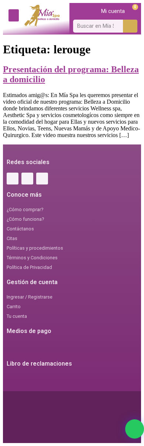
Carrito (14, 306)
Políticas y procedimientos (35, 248)
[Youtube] (42, 178)
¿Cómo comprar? (25, 209)
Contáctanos (20, 229)
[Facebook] (12, 178)
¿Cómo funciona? (25, 219)
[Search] (130, 26)
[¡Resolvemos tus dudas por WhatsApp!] (134, 429)
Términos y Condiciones (32, 257)
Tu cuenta (17, 316)
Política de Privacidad (29, 267)
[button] (13, 15)
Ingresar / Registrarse (29, 297)
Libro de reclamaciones (39, 363)
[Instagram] (27, 178)
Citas (12, 238)
